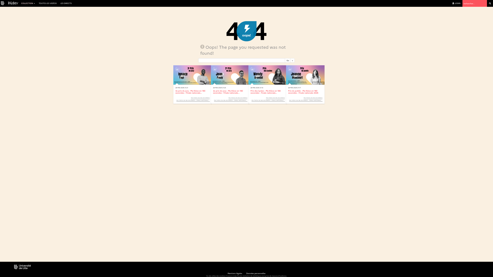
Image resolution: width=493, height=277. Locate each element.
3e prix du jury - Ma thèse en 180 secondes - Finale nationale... (190, 91)
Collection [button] (27, 3)
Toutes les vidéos (48, 3)
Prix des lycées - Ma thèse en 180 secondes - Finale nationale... (265, 91)
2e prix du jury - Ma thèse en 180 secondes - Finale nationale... (228, 91)
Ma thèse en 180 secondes (200, 98)
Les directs (66, 3)
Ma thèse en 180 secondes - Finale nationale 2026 (193, 100)
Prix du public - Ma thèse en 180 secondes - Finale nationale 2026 (303, 91)
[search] (490, 3)
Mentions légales (235, 273)
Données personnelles (256, 273)
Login (457, 3)
